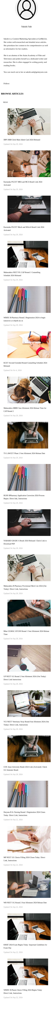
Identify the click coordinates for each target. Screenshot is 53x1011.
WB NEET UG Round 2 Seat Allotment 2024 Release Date (25, 903)
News (5, 102)
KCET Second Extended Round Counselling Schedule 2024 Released (25, 364)
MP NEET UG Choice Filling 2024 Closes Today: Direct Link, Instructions (24, 858)
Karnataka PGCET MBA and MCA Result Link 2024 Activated (23, 183)
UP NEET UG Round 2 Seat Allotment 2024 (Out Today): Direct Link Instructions (25, 678)
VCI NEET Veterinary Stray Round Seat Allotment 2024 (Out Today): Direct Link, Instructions (26, 723)
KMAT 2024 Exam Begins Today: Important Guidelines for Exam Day (25, 946)
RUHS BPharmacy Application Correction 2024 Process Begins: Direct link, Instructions (24, 497)
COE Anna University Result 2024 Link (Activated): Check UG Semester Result (25, 768)
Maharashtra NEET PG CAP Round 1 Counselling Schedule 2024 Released (22, 273)
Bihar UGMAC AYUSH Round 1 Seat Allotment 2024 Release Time (26, 632)
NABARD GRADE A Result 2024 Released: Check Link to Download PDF (25, 542)
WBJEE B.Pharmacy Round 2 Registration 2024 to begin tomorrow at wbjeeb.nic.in (24, 319)
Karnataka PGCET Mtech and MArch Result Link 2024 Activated (24, 228)
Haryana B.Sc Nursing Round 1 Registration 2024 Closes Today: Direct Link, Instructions (24, 813)
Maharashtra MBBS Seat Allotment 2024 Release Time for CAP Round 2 (25, 409)
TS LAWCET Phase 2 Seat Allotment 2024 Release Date (24, 453)
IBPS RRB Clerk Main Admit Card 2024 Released (22, 140)
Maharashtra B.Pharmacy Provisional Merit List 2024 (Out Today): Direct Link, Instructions (25, 587)
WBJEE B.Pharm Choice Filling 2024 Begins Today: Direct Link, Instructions (23, 991)
